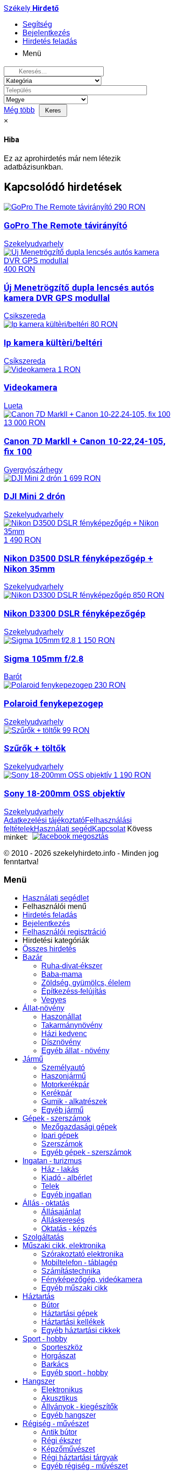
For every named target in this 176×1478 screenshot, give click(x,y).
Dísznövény (61, 1042)
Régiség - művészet (56, 1424)
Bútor (50, 1305)
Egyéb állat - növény (75, 1051)
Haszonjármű (63, 1076)
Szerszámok (62, 1144)
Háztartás (38, 1296)
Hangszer (39, 1381)
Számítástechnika (70, 1271)
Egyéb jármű (62, 1110)
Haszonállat (61, 1017)
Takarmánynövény (71, 1025)
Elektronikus (62, 1390)
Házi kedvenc (64, 1034)
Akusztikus (59, 1398)
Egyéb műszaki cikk (74, 1288)
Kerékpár (56, 1093)
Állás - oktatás (46, 1203)
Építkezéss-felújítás (73, 991)
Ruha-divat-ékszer (71, 966)
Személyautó (63, 1068)
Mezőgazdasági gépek (79, 1127)
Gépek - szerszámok (57, 1118)
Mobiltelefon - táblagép (79, 1263)
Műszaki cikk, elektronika (64, 1246)
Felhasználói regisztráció (64, 932)
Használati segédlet (56, 898)
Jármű (33, 1059)
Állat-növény (43, 1008)
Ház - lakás (60, 1169)
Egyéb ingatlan (66, 1195)
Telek (50, 1186)
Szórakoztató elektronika (82, 1254)
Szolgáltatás (43, 1237)
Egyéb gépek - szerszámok (86, 1152)
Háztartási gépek (69, 1313)
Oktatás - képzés (69, 1229)
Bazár (32, 957)
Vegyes (53, 1000)
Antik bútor (59, 1432)
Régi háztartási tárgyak (79, 1458)
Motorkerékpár (65, 1084)
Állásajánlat (61, 1212)
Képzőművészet (68, 1449)
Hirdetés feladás (50, 915)
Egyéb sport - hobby (74, 1373)
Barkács (55, 1364)
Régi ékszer (61, 1441)
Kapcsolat (108, 829)
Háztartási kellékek (73, 1322)
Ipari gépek (59, 1135)
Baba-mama (61, 974)
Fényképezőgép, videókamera (91, 1279)
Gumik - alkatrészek (74, 1101)
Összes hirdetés (49, 949)
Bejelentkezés (46, 923)
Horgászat (58, 1356)
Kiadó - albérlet (66, 1178)
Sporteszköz (62, 1347)
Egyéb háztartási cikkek (80, 1330)
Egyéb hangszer (68, 1415)
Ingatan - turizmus (52, 1161)
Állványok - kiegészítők (79, 1407)
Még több (19, 110)
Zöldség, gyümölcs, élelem (85, 983)
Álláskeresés (62, 1220)
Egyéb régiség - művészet (84, 1466)
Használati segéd (63, 829)
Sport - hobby (45, 1339)
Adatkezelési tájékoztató (44, 820)
